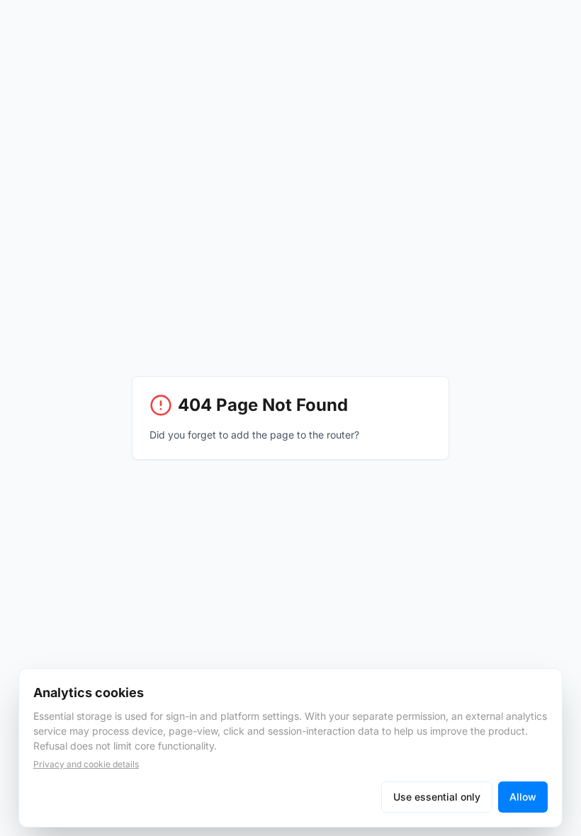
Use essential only (436, 797)
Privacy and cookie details (86, 764)
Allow (522, 797)
